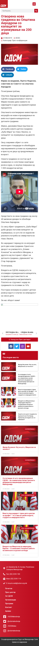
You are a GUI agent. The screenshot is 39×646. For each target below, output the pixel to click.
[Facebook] (11, 346)
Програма (9, 604)
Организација (10, 600)
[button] (34, 4)
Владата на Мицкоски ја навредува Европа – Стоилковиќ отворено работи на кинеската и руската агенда (26, 404)
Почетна (8, 588)
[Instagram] (22, 346)
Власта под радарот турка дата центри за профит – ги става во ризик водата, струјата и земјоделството (19, 515)
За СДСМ (9, 596)
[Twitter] (16, 346)
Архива (8, 611)
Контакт (8, 607)
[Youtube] (28, 346)
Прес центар (10, 592)
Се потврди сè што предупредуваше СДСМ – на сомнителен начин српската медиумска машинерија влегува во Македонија (19, 481)
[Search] (36, 11)
